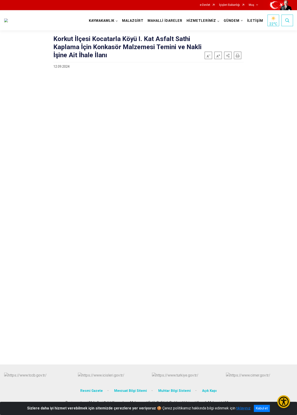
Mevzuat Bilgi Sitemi (130, 391)
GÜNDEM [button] (231, 21)
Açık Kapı (209, 391)
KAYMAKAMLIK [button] (101, 21)
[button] (228, 55)
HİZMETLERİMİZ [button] (201, 21)
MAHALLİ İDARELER (165, 21)
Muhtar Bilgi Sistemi (174, 391)
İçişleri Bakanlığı (229, 4)
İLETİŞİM (255, 21)
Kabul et (262, 408)
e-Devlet (205, 4)
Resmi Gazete (91, 391)
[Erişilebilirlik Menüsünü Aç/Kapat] (283, 401)
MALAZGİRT (132, 21)
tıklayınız (243, 408)
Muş (251, 4)
